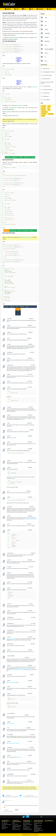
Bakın (28, 348)
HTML (17, 9)
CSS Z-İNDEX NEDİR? (16, 829)
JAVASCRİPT (40, 9)
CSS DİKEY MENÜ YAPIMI (13, 682)
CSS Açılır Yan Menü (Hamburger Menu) (18, 669)
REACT (50, 9)
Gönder (16, 809)
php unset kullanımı (26, 823)
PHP (32, 9)
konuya (13, 437)
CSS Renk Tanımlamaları (16, 825)
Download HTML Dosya (10, 723)
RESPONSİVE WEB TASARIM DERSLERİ (26, 668)
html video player (5, 823)
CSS (25, 9)
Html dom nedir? (15, 824)
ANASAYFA (9, 9)
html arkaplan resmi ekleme (6, 824)
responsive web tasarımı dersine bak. (14, 743)
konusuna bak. (19, 757)
